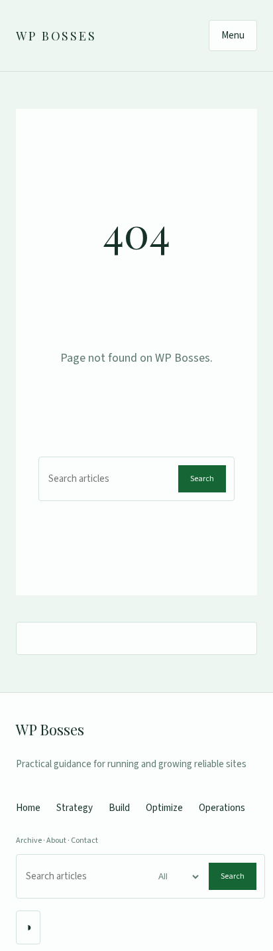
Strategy (74, 808)
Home (28, 808)
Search (202, 478)
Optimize (164, 808)
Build (119, 808)
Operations (222, 808)
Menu (233, 35)
